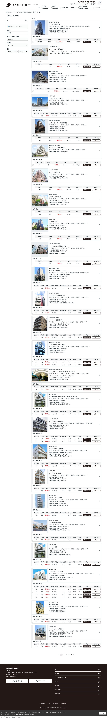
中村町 (57, 317)
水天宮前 (58, 130)
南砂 (55, 495)
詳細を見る (87, 42)
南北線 (52, 201)
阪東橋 (60, 324)
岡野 (57, 71)
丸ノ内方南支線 (54, 636)
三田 (58, 104)
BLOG (56, 681)
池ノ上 (60, 454)
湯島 (57, 610)
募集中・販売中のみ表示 (15, 26)
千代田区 (52, 602)
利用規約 (43, 703)
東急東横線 (53, 81)
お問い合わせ (18, 681)
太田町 (57, 268)
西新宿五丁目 (61, 633)
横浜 (58, 81)
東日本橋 (56, 418)
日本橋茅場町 (57, 120)
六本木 (58, 204)
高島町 (60, 377)
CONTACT (74, 7)
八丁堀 (56, 128)
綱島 (58, 151)
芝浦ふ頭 (59, 229)
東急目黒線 (53, 178)
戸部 (57, 79)
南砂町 (56, 501)
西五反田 (56, 170)
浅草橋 (56, 428)
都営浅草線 (53, 425)
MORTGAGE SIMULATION (83, 7)
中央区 (51, 120)
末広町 (56, 608)
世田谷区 (52, 446)
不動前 (59, 178)
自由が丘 (59, 530)
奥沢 (58, 528)
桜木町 (59, 30)
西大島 (59, 505)
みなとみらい (59, 369)
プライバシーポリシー (53, 703)
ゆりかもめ (53, 229)
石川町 (59, 299)
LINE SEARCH (55, 7)
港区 (51, 96)
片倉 (59, 46)
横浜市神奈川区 (53, 46)
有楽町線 (52, 402)
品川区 (51, 170)
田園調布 (59, 526)
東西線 (52, 127)
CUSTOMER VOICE (60, 677)
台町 (59, 342)
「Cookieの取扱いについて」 (17, 714)
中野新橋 (62, 636)
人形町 (58, 251)
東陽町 (56, 503)
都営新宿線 (53, 505)
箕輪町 (58, 145)
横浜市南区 (52, 317)
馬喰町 (58, 427)
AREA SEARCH (45, 7)
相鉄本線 (52, 77)
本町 (55, 626)
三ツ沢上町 (61, 53)
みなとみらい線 (54, 28)
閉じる (102, 713)
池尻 (56, 446)
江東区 (51, 495)
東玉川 (56, 520)
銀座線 (52, 608)
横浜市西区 (52, 71)
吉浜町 (57, 293)
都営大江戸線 (53, 202)
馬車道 (61, 28)
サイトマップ (64, 703)
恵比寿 (56, 575)
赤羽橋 (60, 202)
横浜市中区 (52, 22)
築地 (55, 394)
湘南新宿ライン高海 (55, 577)
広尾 (55, 569)
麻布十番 (55, 194)
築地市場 (60, 404)
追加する (96, 42)
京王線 (52, 634)
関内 (58, 32)
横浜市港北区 (53, 145)
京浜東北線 (53, 30)
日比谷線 (52, 204)
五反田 (56, 176)
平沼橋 (58, 77)
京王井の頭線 (53, 454)
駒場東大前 (61, 456)
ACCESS (97, 7)
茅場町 (56, 127)
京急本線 (52, 79)
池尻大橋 (62, 452)
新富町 (58, 402)
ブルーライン (53, 53)
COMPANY (65, 7)
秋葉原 (56, 612)
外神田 (56, 602)
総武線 (52, 428)
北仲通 (57, 22)
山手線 (52, 102)
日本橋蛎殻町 (57, 243)
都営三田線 (53, 104)
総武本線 (52, 427)
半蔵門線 (52, 130)
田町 (56, 102)
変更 (26, 20)
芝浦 (54, 96)
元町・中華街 (63, 303)
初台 (56, 634)
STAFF (57, 673)
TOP (39, 7)
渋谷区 (51, 569)
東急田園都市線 (54, 452)
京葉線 (52, 128)
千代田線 (52, 610)
